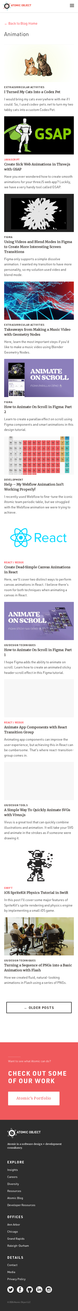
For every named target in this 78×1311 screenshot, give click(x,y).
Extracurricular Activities (24, 87)
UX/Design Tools (16, 805)
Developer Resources (21, 1205)
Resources (14, 1191)
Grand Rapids (16, 1238)
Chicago (12, 1231)
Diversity (13, 1184)
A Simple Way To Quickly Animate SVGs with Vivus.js (37, 812)
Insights (12, 1169)
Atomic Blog (15, 1198)
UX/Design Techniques (20, 645)
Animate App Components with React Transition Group (35, 729)
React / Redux (14, 562)
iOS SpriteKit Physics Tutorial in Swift (36, 893)
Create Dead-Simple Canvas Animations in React (37, 569)
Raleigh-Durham (18, 1245)
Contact (12, 1265)
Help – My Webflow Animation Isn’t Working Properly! (34, 486)
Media (11, 1272)
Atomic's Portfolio (33, 1098)
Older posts (39, 1007)
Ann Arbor (13, 1224)
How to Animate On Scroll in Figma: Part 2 (38, 409)
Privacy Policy (16, 1279)
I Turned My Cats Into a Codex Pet (32, 92)
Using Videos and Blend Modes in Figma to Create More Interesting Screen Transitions (38, 247)
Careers (12, 1177)
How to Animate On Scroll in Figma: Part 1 (38, 652)
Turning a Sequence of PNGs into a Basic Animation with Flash (38, 967)
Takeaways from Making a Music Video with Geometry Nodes (37, 332)
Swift (8, 887)
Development (13, 479)
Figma (8, 237)
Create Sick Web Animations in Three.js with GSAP (37, 166)
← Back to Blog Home (20, 23)
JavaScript (12, 159)
